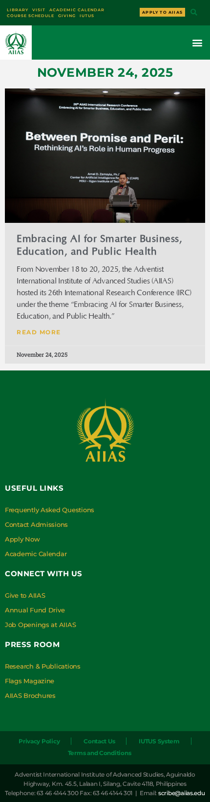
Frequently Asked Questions (49, 510)
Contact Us (99, 741)
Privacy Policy (39, 741)
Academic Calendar (35, 554)
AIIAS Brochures (30, 695)
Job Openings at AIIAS (40, 625)
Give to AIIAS (25, 595)
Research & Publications (43, 666)
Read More (39, 332)
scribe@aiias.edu (181, 793)
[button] (194, 13)
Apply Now (22, 539)
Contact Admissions (36, 524)
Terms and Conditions (99, 753)
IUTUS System (159, 741)
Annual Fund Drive (34, 610)
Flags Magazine (29, 681)
